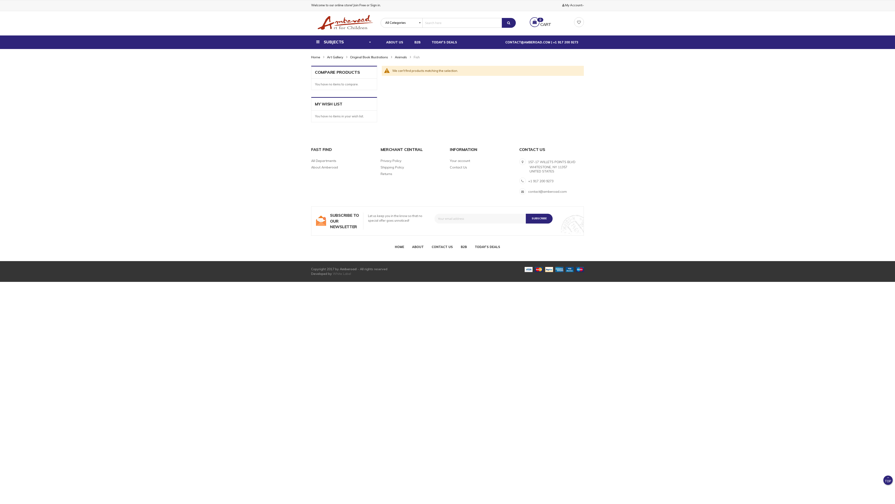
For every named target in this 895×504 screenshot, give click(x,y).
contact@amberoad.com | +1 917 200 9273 (541, 42)
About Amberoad (324, 167)
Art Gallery (335, 57)
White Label (342, 274)
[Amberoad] (345, 22)
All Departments (323, 161)
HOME (399, 247)
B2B (464, 247)
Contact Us (458, 167)
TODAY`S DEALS (487, 247)
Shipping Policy (392, 167)
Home (315, 57)
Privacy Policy (391, 161)
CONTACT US (442, 247)
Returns (386, 174)
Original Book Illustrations (369, 57)
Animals (401, 57)
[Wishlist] (579, 22)
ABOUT (418, 247)
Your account (460, 161)
